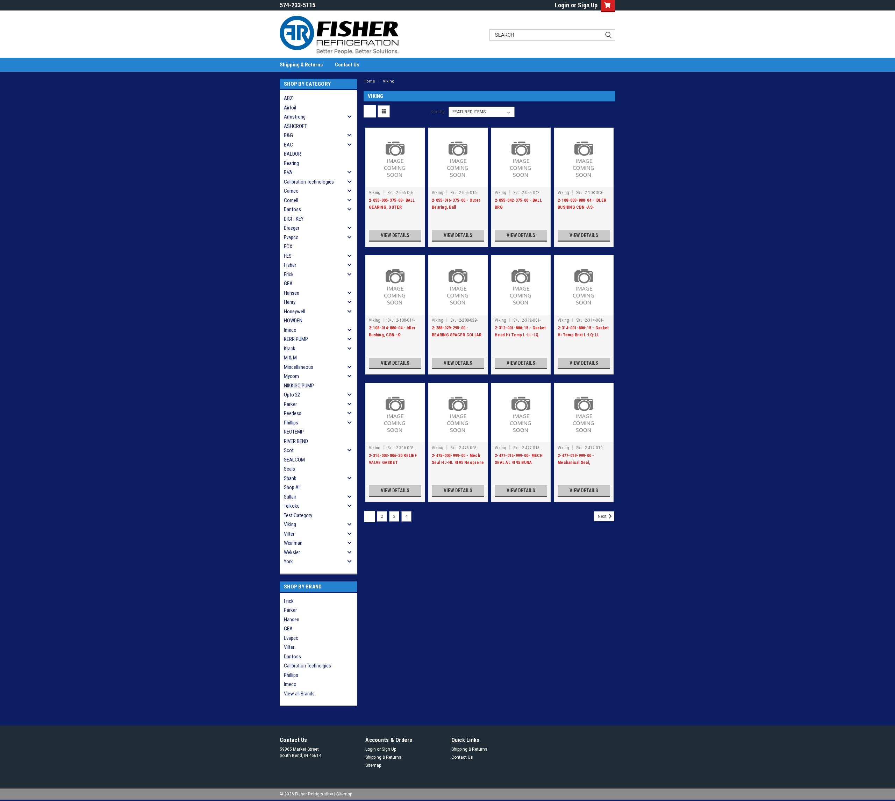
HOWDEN (293, 320)
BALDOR (292, 154)
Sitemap (373, 765)
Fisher (290, 265)
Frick (289, 274)
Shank (290, 478)
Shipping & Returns (301, 65)
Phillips (291, 423)
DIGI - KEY (293, 219)
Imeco (290, 330)
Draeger (291, 228)
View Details (395, 235)
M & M (290, 358)
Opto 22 (292, 395)
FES (288, 256)
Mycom (291, 376)
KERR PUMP (296, 339)
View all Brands (299, 694)
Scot (289, 450)
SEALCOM (294, 460)
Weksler (292, 552)
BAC (288, 145)
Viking (290, 524)
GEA (288, 283)
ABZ (288, 98)
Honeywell (294, 311)
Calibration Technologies (309, 182)
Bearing (291, 163)
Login (562, 5)
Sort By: (438, 111)
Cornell (291, 200)
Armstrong (295, 117)
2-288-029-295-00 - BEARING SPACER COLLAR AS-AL (456, 335)
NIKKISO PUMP (299, 385)
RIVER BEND (296, 441)
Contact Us (347, 65)
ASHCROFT (295, 126)
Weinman (293, 543)
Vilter (289, 534)
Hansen (291, 293)
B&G (288, 135)
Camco (291, 191)
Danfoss (292, 209)
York (288, 561)
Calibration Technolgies (307, 666)
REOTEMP (294, 432)
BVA (288, 172)
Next (603, 516)
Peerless (292, 413)
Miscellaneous (298, 367)
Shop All (292, 487)
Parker (290, 404)
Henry (289, 302)
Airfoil (290, 108)
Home (369, 81)
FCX (288, 246)
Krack (289, 348)
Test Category (298, 515)
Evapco (291, 237)
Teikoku (292, 506)
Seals (289, 469)
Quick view (395, 182)
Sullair (290, 497)
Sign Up (587, 5)
